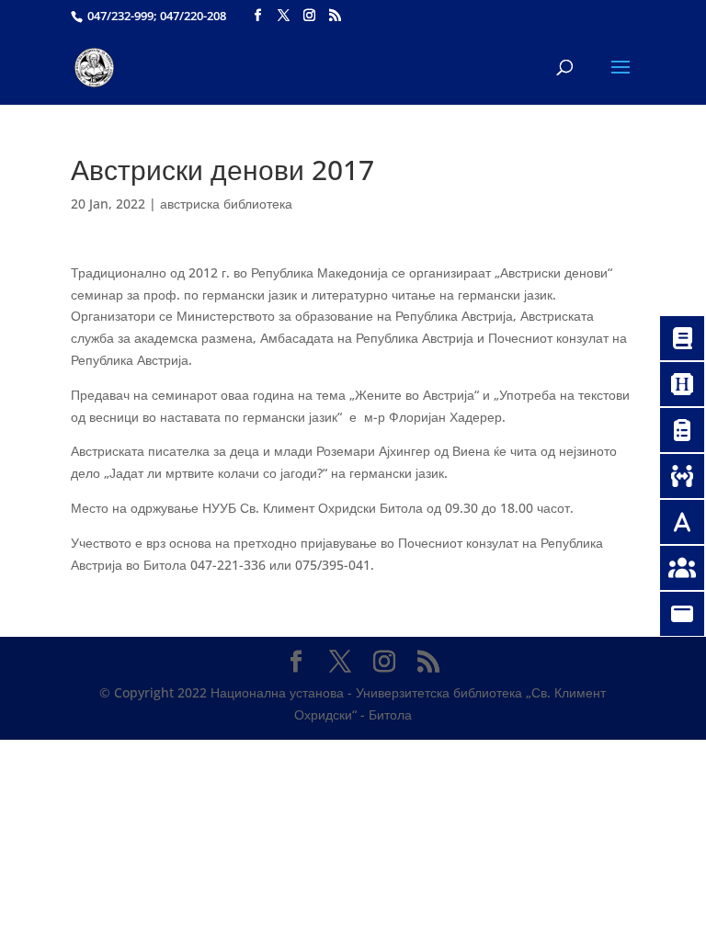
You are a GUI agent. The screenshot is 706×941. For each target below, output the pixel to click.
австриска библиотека (226, 203)
